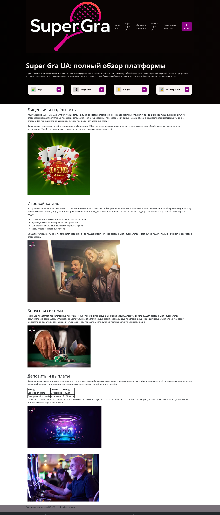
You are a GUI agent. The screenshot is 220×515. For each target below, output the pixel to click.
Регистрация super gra (170, 26)
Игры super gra (127, 26)
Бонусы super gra (154, 26)
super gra (118, 26)
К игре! (187, 26)
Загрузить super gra (141, 26)
